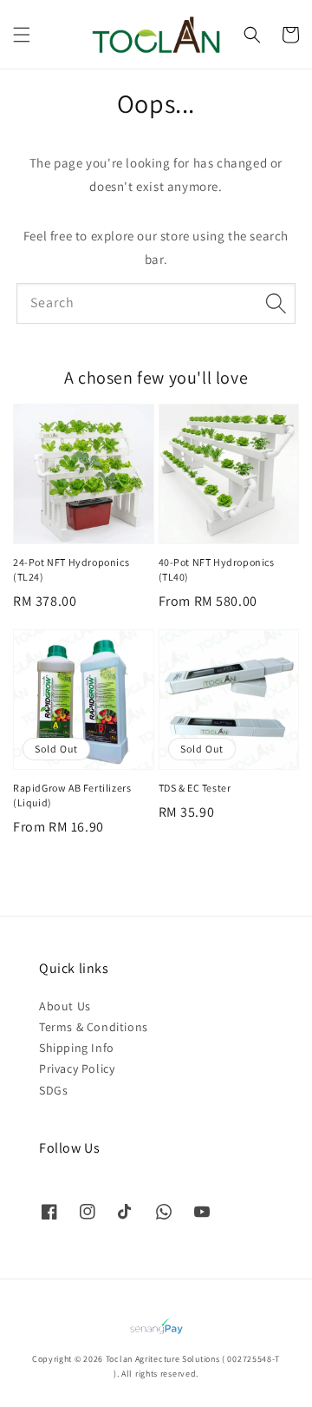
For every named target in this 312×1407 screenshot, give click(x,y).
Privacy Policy (76, 1068)
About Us (65, 1006)
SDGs (53, 1090)
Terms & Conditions (93, 1027)
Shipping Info (76, 1047)
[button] (22, 35)
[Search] (276, 303)
